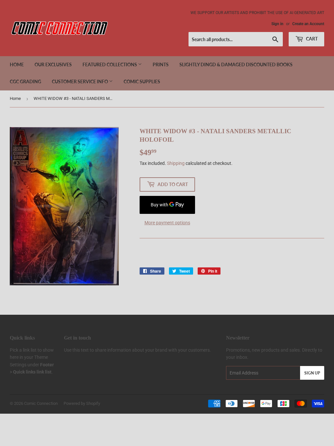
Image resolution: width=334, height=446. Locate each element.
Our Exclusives (53, 64)
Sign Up (312, 373)
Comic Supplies (142, 81)
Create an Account (308, 24)
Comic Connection (41, 403)
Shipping (176, 163)
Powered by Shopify (82, 403)
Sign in (277, 24)
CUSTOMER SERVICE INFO (80, 81)
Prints (161, 64)
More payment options (167, 222)
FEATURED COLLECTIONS (110, 64)
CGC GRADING (25, 81)
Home (17, 64)
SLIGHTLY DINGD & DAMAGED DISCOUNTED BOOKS (236, 64)
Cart (311, 38)
